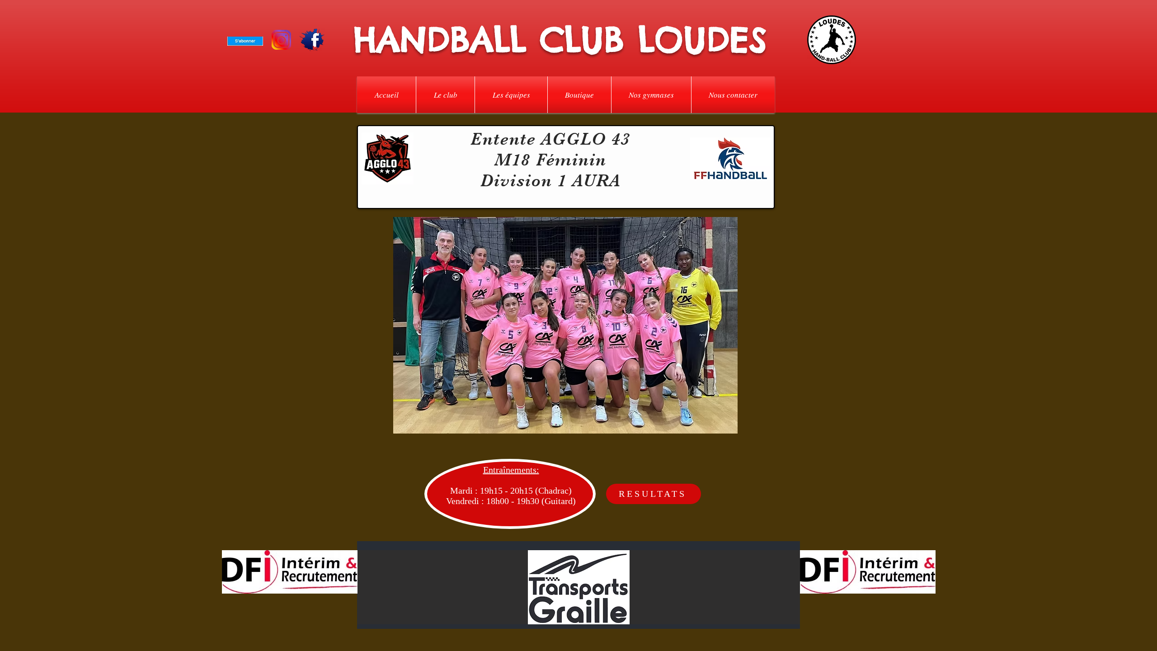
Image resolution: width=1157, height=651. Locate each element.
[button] (445, 94)
